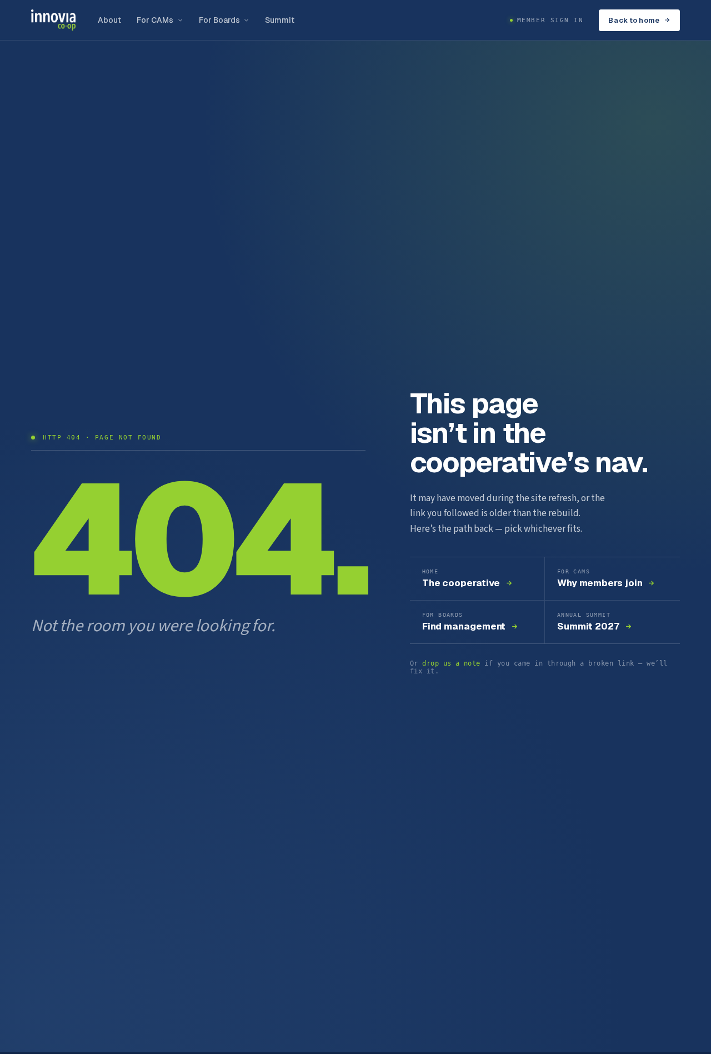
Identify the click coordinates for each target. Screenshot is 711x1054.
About (109, 20)
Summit (279, 20)
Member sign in (550, 20)
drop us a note (451, 663)
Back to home (633, 20)
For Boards (220, 20)
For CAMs (155, 20)
